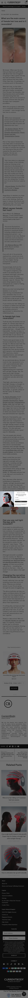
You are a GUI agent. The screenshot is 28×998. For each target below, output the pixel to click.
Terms (20, 505)
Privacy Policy (17, 505)
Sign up (21, 501)
